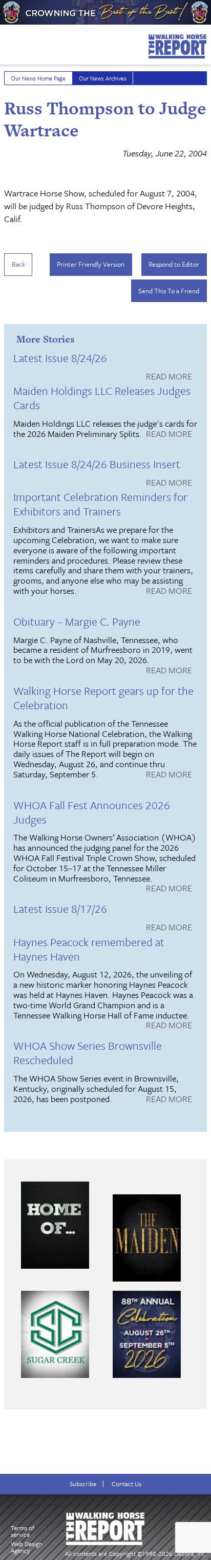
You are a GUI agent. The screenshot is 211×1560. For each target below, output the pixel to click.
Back (18, 264)
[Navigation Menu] (6, 42)
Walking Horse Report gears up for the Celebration (103, 698)
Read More (169, 377)
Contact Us (126, 1484)
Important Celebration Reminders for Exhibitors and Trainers (100, 504)
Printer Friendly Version (90, 264)
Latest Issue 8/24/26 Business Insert (96, 464)
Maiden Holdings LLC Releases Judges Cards (102, 398)
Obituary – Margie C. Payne (76, 621)
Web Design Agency (27, 1547)
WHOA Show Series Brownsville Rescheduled (87, 1052)
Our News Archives (102, 78)
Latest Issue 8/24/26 (60, 358)
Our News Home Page (38, 78)
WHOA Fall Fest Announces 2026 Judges (91, 812)
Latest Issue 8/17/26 (60, 908)
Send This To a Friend (168, 291)
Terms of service (22, 1531)
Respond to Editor (174, 264)
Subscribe (83, 1484)
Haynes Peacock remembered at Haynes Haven (88, 949)
